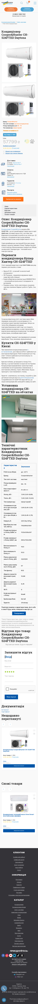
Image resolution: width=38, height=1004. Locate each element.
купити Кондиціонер (27, 378)
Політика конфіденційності (19, 999)
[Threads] (22, 955)
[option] (19, 100)
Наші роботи (19, 867)
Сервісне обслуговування (14, 194)
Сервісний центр (19, 860)
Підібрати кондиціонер (11, 9)
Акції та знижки (19, 865)
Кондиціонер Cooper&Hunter (11, 229)
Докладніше (10, 166)
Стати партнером (19, 890)
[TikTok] (18, 955)
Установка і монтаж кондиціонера (19, 895)
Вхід (8, 656)
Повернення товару (19, 887)
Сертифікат (6, 712)
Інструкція (5, 710)
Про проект (19, 879)
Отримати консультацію (27, 9)
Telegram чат (20, 974)
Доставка (19, 892)
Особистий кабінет (19, 857)
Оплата (19, 882)
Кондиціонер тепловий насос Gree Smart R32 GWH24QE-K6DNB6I (18, 815)
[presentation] (4, 724)
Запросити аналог (13, 199)
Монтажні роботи (12, 192)
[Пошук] (21, 3)
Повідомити (19, 613)
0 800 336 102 (19, 14)
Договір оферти (19, 1001)
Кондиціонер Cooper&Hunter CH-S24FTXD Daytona (19, 750)
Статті (19, 870)
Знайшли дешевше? (9, 146)
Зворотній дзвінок (19, 964)
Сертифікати (19, 862)
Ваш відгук (11, 697)
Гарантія (19, 885)
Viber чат (20, 977)
